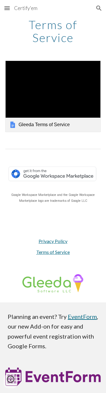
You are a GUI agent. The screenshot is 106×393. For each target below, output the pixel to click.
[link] (53, 96)
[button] (7, 8)
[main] (53, 31)
